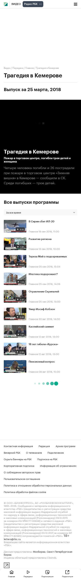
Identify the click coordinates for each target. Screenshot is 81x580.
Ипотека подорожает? (43, 274)
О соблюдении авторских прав (22, 472)
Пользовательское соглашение (22, 478)
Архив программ (65, 446)
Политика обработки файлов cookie (25, 492)
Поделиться (67, 576)
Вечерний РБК (12, 452)
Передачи (17, 67)
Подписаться (47, 576)
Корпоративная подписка (19, 465)
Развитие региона (40, 239)
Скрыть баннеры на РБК (18, 459)
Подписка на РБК (47, 459)
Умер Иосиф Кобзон (42, 309)
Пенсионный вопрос (42, 361)
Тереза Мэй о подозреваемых (48, 256)
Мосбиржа (39, 551)
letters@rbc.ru (12, 539)
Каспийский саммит (41, 326)
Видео (16, 4)
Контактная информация (18, 446)
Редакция (44, 446)
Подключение (55, 452)
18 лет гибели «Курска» (43, 344)
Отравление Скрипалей (44, 291)
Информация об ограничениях (58, 465)
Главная (11, 576)
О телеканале (34, 452)
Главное (29, 67)
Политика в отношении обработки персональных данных (38, 485)
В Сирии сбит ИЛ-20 (41, 221)
